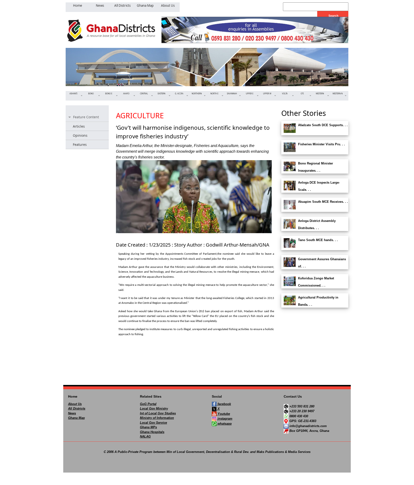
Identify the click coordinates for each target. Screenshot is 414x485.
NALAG (145, 436)
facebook (224, 404)
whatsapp (224, 423)
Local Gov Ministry (154, 408)
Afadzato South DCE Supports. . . (323, 125)
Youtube (223, 414)
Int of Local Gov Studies (158, 413)
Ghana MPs (148, 427)
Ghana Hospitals (152, 432)
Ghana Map (76, 418)
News (72, 413)
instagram (224, 418)
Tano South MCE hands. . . (318, 240)
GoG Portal (148, 404)
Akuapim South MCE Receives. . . (323, 201)
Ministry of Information (157, 418)
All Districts (76, 408)
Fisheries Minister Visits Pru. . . (321, 144)
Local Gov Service (153, 422)
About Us (75, 404)
